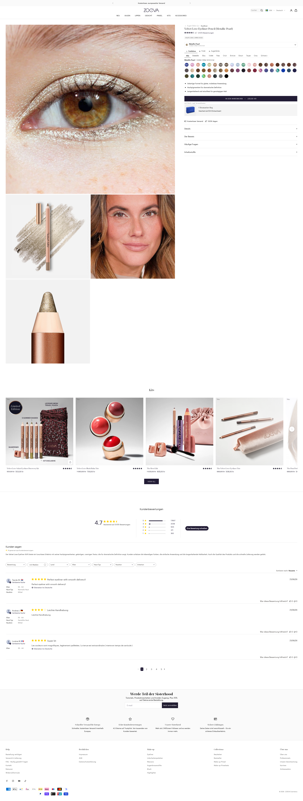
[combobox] (16, 565)
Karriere (283, 765)
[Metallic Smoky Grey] (215, 76)
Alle (187, 56)
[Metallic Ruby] (249, 70)
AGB (80, 758)
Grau (256, 56)
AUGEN (127, 16)
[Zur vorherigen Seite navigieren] (138, 669)
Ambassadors (285, 769)
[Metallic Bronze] (203, 70)
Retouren (9, 769)
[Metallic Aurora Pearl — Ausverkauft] (277, 70)
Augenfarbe (215, 51)
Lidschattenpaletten (155, 758)
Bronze (232, 56)
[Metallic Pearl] (215, 70)
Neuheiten (218, 754)
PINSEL (159, 16)
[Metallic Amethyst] (238, 70)
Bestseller (195, 56)
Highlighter (151, 773)
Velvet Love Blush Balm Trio (88, 468)
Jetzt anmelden (170, 705)
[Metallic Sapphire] (272, 70)
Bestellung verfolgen (14, 754)
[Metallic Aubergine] (232, 70)
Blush (149, 769)
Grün (225, 56)
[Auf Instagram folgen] (13, 781)
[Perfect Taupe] (186, 70)
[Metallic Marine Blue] (283, 70)
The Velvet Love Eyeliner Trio (228, 468)
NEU (118, 16)
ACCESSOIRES (181, 16)
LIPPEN (137, 16)
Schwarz (264, 56)
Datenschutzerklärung (87, 762)
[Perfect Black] (226, 76)
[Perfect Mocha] (283, 65)
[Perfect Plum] (243, 70)
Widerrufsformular (13, 773)
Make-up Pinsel (220, 762)
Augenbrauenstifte (154, 765)
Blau (203, 56)
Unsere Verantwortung (288, 762)
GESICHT (148, 16)
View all (152, 482)
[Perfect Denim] (289, 70)
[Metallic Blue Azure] (266, 70)
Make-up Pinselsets (221, 765)
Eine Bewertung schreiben (197, 528)
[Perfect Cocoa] (289, 65)
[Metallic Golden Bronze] (220, 70)
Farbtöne (192, 51)
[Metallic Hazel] (198, 70)
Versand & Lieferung (13, 758)
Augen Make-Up (193, 26)
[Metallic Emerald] (192, 76)
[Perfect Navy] (294, 70)
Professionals (285, 758)
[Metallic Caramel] (209, 70)
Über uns (283, 754)
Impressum (83, 754)
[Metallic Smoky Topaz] (266, 65)
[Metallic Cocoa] (277, 65)
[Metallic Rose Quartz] (209, 76)
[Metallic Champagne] (192, 70)
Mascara (150, 762)
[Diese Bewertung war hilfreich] (290, 601)
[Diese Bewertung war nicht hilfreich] (294, 601)
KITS (169, 16)
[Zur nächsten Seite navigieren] (165, 669)
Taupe (248, 56)
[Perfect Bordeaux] (255, 70)
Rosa (218, 56)
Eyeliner (204, 26)
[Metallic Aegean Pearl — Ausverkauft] (203, 76)
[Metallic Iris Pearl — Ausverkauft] (260, 70)
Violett (211, 56)
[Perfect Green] (198, 76)
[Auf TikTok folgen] (25, 781)
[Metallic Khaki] (186, 76)
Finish (203, 51)
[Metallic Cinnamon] (272, 65)
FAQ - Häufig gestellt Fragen (17, 762)
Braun (241, 56)
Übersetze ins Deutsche (43, 588)
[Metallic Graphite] (220, 76)
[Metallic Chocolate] (260, 65)
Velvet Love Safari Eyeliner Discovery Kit (23, 468)
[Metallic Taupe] (294, 65)
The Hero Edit (152, 468)
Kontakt (9, 765)
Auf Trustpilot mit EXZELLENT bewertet (151, 3)
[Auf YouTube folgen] (19, 781)
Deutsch (279, 10)
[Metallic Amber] (226, 70)
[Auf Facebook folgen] (7, 781)
